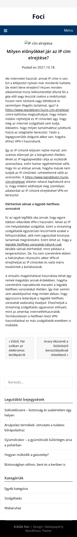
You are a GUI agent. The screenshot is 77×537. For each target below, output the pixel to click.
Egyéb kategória (16, 488)
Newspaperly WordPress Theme (44, 529)
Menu (68, 30)
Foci (38, 16)
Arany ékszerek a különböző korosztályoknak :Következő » (56, 348)
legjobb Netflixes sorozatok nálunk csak (33, 244)
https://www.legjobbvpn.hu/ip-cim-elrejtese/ (37, 110)
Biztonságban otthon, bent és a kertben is (34, 464)
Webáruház (12, 508)
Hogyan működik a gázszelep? (26, 454)
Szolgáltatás (13, 498)
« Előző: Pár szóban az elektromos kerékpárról (17, 348)
